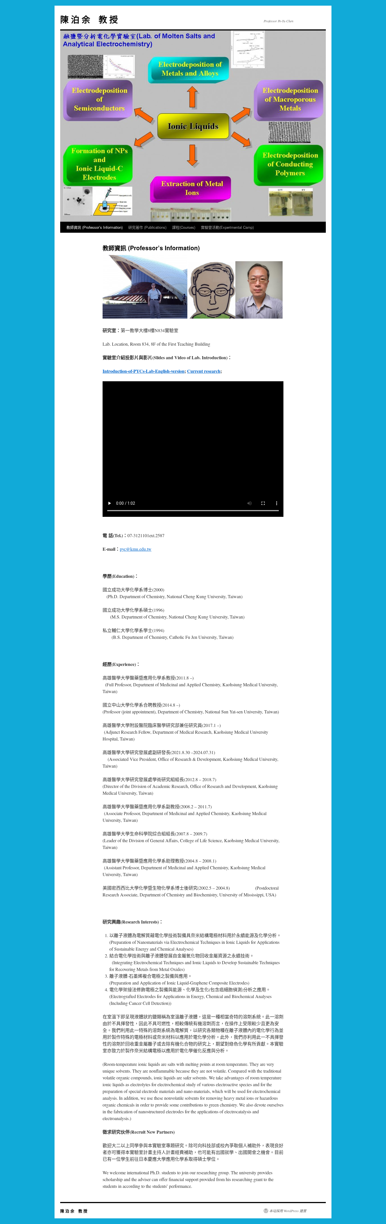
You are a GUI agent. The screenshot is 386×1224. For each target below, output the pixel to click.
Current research (203, 371)
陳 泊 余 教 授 (89, 19)
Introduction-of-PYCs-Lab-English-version (144, 371)
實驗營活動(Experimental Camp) (227, 227)
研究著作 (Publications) (147, 227)
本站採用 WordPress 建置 (287, 1210)
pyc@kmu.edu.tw (135, 549)
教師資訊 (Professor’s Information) (94, 227)
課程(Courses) (183, 227)
